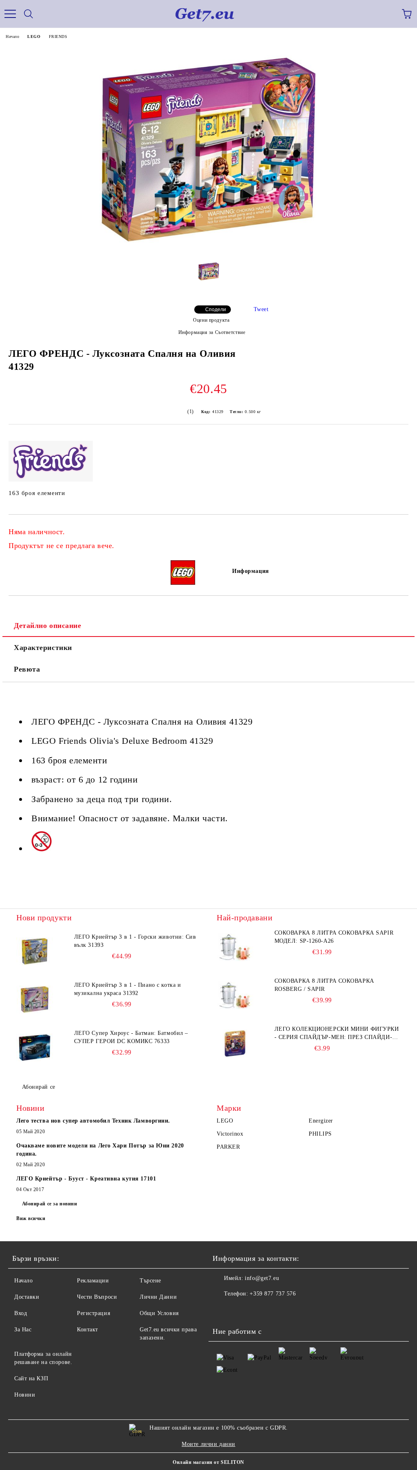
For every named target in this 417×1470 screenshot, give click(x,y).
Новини (24, 1395)
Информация (250, 571)
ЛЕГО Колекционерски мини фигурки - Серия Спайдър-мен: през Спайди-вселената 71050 (336, 1033)
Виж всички (31, 1218)
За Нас (22, 1329)
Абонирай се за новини (49, 1204)
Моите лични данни (208, 1444)
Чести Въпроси (97, 1297)
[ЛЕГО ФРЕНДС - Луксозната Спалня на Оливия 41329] (208, 251)
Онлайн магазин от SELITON (208, 1462)
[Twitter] (241, 1310)
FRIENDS (58, 36)
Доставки (26, 1297)
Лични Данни (158, 1297)
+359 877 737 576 (273, 1294)
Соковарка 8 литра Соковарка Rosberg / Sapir (324, 985)
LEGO (33, 36)
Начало (12, 36)
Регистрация (93, 1313)
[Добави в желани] (397, 528)
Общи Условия (159, 1313)
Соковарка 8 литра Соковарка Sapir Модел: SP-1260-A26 (333, 937)
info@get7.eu (262, 1278)
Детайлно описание (47, 625)
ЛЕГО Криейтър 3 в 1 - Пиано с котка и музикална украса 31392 (127, 989)
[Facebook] (223, 1310)
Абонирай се (38, 1087)
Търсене (150, 1281)
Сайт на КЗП (31, 1378)
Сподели (215, 309)
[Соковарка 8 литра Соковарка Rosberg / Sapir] (235, 995)
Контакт (87, 1329)
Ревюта (27, 669)
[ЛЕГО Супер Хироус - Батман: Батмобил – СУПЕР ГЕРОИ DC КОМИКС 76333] (34, 1047)
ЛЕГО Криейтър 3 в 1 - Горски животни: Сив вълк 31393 (135, 941)
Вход (20, 1313)
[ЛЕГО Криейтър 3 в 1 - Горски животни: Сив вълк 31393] (34, 951)
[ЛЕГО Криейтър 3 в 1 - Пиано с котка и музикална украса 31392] (34, 999)
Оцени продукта (211, 320)
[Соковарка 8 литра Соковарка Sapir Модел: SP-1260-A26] (235, 947)
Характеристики (43, 647)
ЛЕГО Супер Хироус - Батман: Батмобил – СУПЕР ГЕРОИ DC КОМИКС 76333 (131, 1037)
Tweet (261, 309)
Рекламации (93, 1281)
